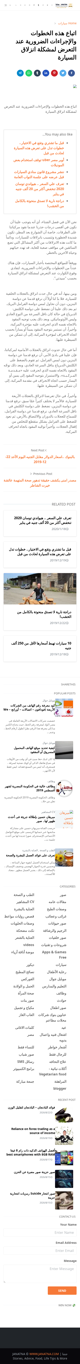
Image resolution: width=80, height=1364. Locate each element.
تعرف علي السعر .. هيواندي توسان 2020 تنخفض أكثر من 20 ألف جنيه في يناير (39, 188)
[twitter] (47, 5)
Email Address (66, 1243)
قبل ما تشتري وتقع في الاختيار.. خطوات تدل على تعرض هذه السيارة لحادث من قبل (39, 147)
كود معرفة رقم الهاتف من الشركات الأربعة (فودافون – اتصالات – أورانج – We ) (29, 709)
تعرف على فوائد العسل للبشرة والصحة (30, 855)
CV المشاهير (48, 812)
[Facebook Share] (71, 73)
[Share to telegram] (20, 73)
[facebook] (52, 5)
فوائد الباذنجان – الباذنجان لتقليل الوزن (31, 1107)
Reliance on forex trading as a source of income (33, 1131)
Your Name (68, 1224)
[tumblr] (38, 5)
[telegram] (43, 5)
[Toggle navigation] (5, 5)
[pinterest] (34, 5)
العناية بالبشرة (30, 850)
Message (70, 1261)
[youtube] (20, 5)
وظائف (51, 781)
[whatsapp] (25, 5)
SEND (62, 1291)
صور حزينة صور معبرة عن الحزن (34, 1172)
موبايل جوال (48, 700)
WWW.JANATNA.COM (44, 1354)
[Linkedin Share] (45, 73)
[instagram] (29, 5)
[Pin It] (54, 73)
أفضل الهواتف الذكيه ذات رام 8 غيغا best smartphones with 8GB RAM (30, 1152)
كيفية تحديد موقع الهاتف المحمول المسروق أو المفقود (34, 750)
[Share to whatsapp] (28, 73)
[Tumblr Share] (37, 73)
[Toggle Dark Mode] (16, 5)
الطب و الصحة (47, 850)
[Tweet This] (63, 73)
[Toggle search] (10, 5)
